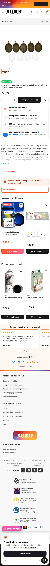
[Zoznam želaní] (42, 12)
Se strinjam (25, 553)
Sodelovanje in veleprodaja (13, 412)
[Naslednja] (30, 351)
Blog (4, 424)
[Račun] (37, 11)
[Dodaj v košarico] (12, 251)
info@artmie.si (10, 452)
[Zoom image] (23, 51)
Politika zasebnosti (10, 397)
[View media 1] (5, 71)
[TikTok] (40, 470)
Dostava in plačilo (10, 381)
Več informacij (30, 547)
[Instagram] (28, 470)
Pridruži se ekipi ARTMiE (12, 416)
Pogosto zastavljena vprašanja (15, 389)
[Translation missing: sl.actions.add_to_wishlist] (21, 205)
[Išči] (32, 11)
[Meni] (2, 11)
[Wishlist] (46, 100)
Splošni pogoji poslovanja (13, 393)
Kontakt (6, 420)
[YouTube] (34, 470)
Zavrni (6, 560)
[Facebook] (23, 470)
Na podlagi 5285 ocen (25, 366)
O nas (5, 408)
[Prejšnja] (19, 351)
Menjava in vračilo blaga (12, 385)
